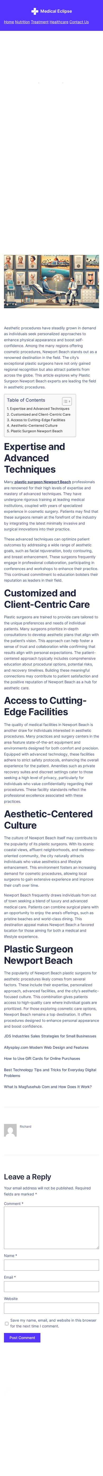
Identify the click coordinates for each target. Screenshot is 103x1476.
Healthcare (59, 22)
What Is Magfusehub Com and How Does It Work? (48, 1086)
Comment (14, 1203)
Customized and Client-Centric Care (41, 414)
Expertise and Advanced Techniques (39, 409)
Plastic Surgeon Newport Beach (37, 431)
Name (10, 1255)
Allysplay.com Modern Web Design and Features (46, 1047)
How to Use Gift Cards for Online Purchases (42, 1058)
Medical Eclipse (56, 11)
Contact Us (79, 22)
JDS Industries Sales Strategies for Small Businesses (50, 1036)
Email (10, 1277)
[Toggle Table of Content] (64, 401)
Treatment (40, 22)
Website (11, 1298)
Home (9, 22)
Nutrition (22, 22)
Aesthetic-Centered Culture (34, 426)
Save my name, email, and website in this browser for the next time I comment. (53, 1323)
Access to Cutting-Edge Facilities (38, 420)
